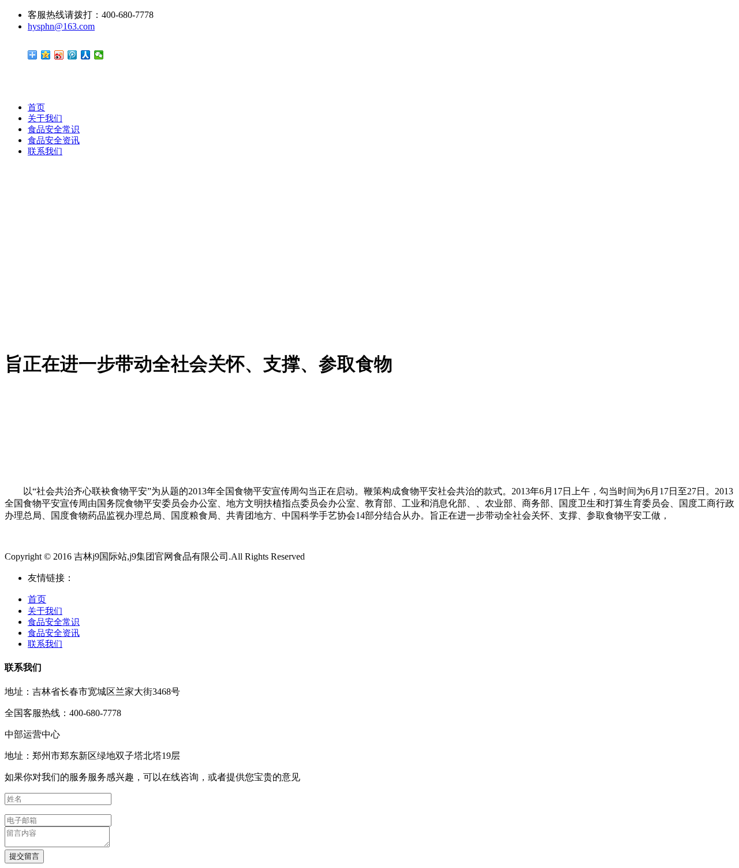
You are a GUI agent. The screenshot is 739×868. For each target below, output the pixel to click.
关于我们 (45, 118)
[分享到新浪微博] (59, 54)
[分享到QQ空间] (46, 54)
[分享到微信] (99, 54)
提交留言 (24, 856)
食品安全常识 (54, 129)
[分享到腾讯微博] (72, 54)
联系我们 (45, 151)
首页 (36, 107)
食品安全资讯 (54, 140)
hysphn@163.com (61, 26)
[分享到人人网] (86, 54)
